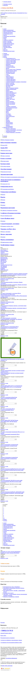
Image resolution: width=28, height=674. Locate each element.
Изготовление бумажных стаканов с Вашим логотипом (13, 274)
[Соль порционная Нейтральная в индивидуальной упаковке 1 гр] (11, 357)
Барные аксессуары (7, 44)
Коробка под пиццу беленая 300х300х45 (10, 552)
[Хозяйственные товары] (6, 242)
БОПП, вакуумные (10, 99)
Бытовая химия (6, 46)
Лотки (4, 38)
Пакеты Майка (9, 91)
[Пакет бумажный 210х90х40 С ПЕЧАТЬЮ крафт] (12, 491)
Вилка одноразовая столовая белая (9, 458)
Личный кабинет (7, 1)
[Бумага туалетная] (5, 155)
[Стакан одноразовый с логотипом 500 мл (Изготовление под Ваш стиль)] (14, 294)
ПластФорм (8, 115)
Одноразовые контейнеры (9, 36)
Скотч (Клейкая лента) (7, 218)
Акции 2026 (4, 148)
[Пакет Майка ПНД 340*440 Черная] (9, 420)
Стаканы (8, 75)
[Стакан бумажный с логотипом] (3, 221)
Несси (7, 112)
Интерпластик (9, 122)
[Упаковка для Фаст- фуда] (7, 226)
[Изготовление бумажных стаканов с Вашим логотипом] (14, 273)
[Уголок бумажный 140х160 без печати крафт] (11, 480)
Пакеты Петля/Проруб (11, 92)
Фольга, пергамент (7, 42)
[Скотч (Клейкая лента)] (6, 215)
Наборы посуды (9, 65)
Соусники (8, 113)
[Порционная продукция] (3, 205)
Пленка (5, 37)
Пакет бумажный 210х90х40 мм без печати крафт (12, 470)
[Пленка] (3, 199)
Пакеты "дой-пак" (10, 96)
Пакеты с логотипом (11, 128)
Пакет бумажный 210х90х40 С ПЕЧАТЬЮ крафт (12, 493)
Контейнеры (9, 109)
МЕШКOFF (3, 260)
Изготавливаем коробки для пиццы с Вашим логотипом (14, 284)
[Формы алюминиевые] (3, 237)
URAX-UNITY (9, 123)
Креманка (8, 64)
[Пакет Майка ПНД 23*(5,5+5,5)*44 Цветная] (11, 385)
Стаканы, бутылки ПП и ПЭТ (13, 59)
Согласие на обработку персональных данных (11, 640)
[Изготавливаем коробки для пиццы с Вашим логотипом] (14, 283)
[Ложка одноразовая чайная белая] (9, 397)
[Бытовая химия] (5, 161)
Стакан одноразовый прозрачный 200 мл (10, 434)
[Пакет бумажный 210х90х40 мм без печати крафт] (13, 468)
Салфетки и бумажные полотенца (11, 213)
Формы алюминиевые (8, 30)
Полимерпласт (9, 126)
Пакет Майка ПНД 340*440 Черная (9, 421)
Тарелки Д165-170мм (11, 60)
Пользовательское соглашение (8, 637)
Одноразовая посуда (8, 33)
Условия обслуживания (6, 610)
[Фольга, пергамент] (5, 231)
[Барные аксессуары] (6, 150)
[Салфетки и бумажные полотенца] (9, 210)
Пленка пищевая (10, 101)
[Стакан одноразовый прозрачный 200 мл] (14, 433)
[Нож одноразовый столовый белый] (9, 444)
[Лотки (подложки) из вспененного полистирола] (12, 177)
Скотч (4, 48)
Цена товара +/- (4, 250)
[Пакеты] (3, 194)
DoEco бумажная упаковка (9, 31)
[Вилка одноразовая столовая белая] (9, 457)
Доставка (3, 613)
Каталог (5, 57)
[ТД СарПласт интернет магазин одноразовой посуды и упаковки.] (14, 14)
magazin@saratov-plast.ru (6, 633)
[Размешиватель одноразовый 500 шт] (10, 326)
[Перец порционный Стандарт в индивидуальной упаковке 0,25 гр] (14, 371)
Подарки (3, 571)
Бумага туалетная (7, 41)
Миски (7, 68)
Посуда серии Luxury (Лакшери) (13, 69)
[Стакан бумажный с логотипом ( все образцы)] (8, 318)
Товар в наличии (4, 253)
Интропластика (4, 258)
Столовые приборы (10, 67)
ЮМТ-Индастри (4, 269)
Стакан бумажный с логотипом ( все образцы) (11, 319)
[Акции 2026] (4, 145)
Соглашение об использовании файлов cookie (11, 642)
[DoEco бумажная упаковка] (7, 139)
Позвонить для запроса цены (7, 278)
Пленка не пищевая (10, 102)
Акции (4, 28)
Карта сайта (3, 635)
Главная (5, 53)
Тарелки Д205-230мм (11, 62)
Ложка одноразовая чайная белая (8, 398)
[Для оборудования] (5, 166)
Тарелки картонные (10, 63)
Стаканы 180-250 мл (10, 79)
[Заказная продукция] (6, 171)
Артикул (3, 252)
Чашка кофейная (10, 76)
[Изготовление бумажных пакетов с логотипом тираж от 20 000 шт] (14, 306)
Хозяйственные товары (8, 43)
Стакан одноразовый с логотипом (14, 129)
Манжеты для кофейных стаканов (11, 596)
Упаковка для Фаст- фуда (8, 229)
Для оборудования (7, 47)
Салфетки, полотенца (8, 40)
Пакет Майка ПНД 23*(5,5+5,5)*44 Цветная (11, 387)
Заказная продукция (8, 32)
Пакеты (5, 35)
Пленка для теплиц (10, 104)
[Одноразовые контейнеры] (7, 189)
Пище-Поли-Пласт (10, 116)
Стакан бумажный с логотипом (13, 132)
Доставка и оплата (7, 4)
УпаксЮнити (4, 267)
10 (3, 518)
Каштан (8, 125)
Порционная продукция (8, 51)
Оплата (2, 615)
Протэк (7, 117)
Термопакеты (9, 97)
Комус (7, 111)
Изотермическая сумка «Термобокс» (11, 586)
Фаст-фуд (5, 49)
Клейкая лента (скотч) (8, 593)
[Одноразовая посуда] (5, 183)
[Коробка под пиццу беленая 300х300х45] (10, 551)
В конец (5, 520)
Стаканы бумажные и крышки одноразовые (16, 81)
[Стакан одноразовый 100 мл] (8, 408)
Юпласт (8, 120)
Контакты (5, 5)
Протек (2, 263)
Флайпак (8, 121)
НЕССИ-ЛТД (4, 261)
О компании (6, 54)
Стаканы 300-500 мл (10, 80)
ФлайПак (3, 268)
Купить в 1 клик (4, 279)
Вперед (5, 519)
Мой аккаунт (4, 617)
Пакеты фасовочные (10, 95)
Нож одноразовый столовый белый (9, 445)
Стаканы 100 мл (9, 78)
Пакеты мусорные (10, 94)
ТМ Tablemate (4, 266)
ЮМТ (7, 118)
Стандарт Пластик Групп (6, 264)
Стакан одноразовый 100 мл (7, 410)
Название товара (4, 251)
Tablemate (8, 110)
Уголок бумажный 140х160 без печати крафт (11, 481)
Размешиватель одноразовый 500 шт (9, 327)
